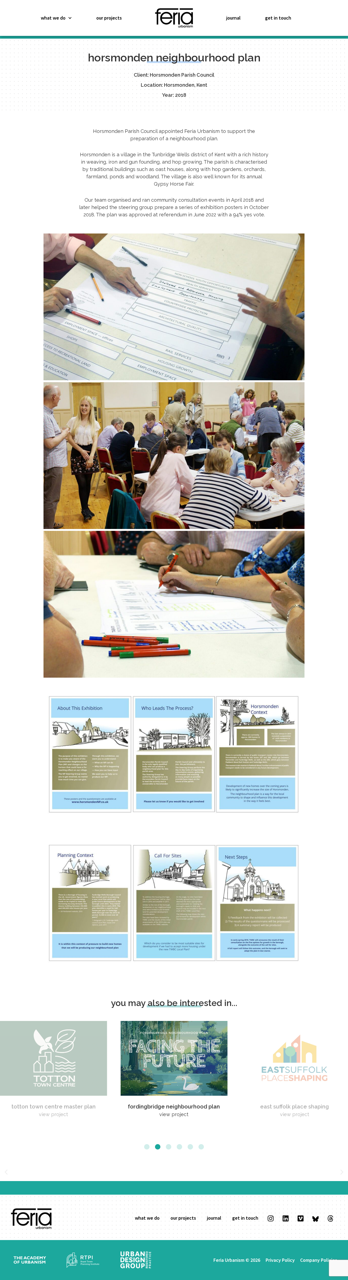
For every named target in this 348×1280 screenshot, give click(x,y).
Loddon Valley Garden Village (294, 1106)
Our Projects (109, 18)
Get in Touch (278, 18)
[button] (147, 1147)
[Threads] (330, 1218)
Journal (233, 18)
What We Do (53, 18)
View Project (53, 1114)
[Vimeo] (300, 1218)
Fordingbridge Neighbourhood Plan (53, 1106)
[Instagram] (270, 1218)
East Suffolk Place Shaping (173, 1106)
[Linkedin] (285, 1218)
